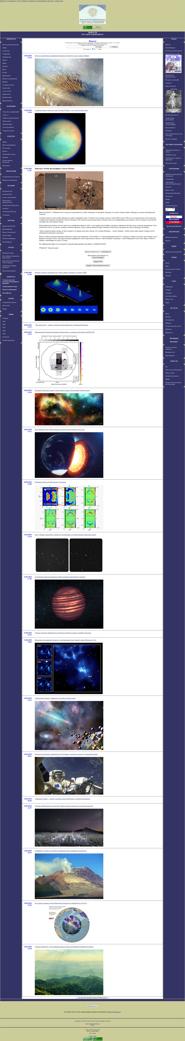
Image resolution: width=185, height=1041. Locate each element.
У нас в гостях (6, 91)
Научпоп (168, 240)
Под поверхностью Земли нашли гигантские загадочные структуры (59, 429)
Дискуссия (59, 1)
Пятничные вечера (8, 253)
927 (97, 998)
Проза (4, 69)
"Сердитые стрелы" (8, 131)
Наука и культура (170, 86)
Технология (168, 196)
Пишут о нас (169, 299)
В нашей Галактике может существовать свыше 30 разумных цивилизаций (62, 390)
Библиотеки (168, 332)
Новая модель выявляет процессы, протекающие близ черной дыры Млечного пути (65, 640)
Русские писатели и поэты (173, 326)
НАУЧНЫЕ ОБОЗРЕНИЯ (174, 144)
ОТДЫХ (174, 257)
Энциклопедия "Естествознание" (170, 123)
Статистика (102, 1020)
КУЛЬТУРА (11, 136)
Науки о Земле (169, 190)
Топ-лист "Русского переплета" (171, 348)
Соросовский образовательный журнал (173, 183)
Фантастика (6, 305)
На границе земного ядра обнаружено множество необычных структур (61, 903)
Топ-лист (50, 1)
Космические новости (172, 115)
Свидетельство (90, 42)
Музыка (4, 151)
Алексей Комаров (95, 1031)
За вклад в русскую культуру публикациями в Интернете (10, 281)
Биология (168, 187)
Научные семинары (171, 139)
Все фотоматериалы (8, 340)
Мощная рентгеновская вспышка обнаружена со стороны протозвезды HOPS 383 (64, 332)
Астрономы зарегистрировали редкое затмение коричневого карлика (60, 577)
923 (85, 998)
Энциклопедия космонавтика (169, 119)
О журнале (168, 293)
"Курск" (4, 60)
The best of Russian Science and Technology (173, 383)
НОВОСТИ (174, 361)
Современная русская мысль (11, 176)
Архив (93, 1020)
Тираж (167, 302)
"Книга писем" (6, 121)
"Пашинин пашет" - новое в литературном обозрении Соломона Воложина (62, 799)
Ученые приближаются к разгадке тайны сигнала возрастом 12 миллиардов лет (64, 806)
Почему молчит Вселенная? (173, 51)
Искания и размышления (9, 79)
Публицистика (6, 57)
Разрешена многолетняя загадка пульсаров (50, 482)
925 (91, 998)
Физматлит (168, 131)
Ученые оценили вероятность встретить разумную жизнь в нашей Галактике (63, 633)
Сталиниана (6, 215)
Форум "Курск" (7, 235)
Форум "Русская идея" (9, 232)
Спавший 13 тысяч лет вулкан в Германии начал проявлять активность (61, 851)
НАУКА (174, 39)
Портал (2, 1)
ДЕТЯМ (11, 298)
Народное (168, 272)
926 (94, 998)
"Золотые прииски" (8, 127)
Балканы (4, 66)
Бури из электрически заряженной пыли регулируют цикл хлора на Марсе (62, 56)
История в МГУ (7, 194)
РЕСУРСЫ (174, 308)
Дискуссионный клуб (8, 226)
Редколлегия (169, 287)
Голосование (42, 1)
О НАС (174, 281)
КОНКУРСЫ (11, 277)
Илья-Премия (6, 293)
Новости (32, 1)
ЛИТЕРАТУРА (11, 39)
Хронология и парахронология (7, 201)
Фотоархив (5, 337)
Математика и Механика (172, 193)
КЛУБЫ (11, 247)
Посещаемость (169, 320)
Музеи (167, 263)
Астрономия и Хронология (10, 205)
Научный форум (7, 229)
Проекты (168, 317)
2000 (3, 330)
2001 (3, 327)
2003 (3, 321)
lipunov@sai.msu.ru (114, 1012)
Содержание (11, 1)
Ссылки (97, 1020)
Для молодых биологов (174, 226)
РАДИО (174, 246)
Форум (4, 309)
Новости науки (169, 373)
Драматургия (6, 75)
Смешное (168, 275)
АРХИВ (11, 314)
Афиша (4, 48)
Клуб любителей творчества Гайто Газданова (10, 261)
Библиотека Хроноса (171, 237)
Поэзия (4, 72)
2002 (3, 324)
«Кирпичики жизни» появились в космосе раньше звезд (55, 698)
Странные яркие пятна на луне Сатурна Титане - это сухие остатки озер (61, 110)
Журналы (168, 323)
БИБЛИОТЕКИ (174, 232)
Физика (167, 199)
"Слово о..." (5, 115)
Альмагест (5, 208)
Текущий (5, 318)
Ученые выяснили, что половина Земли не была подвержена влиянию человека (64, 947)
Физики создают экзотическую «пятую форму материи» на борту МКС (61, 272)
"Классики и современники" (10, 112)
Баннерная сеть (170, 352)
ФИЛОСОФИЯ (11, 171)
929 (102, 998)
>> (108, 998)
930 (105, 998)
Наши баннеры (169, 355)
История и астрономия (172, 80)
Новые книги (6, 88)
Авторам (168, 290)
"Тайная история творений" (10, 118)
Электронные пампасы (9, 302)
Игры (167, 266)
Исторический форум (8, 238)
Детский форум (7, 242)
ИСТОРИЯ (11, 185)
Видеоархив (6, 165)
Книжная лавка (6, 97)
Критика (5, 82)
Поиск (167, 313)
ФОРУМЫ (11, 220)
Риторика (5, 157)
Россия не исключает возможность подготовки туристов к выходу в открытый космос (66, 754)
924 (88, 998)
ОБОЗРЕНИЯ (11, 106)
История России (7, 191)
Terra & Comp (53, 248)
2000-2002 (174, 89)
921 (79, 998)
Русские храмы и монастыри (7, 161)
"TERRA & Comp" (170, 155)
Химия (167, 202)
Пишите (25, 1)
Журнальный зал (7, 101)
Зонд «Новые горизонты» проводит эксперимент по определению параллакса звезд (65, 535)
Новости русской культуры (10, 44)
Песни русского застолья (172, 269)
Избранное (168, 329)
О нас (19, 1)
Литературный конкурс (9, 286)
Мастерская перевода (9, 271)
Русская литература (171, 205)
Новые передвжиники (9, 145)
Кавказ (4, 63)
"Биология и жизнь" (171, 163)
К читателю (6, 51)
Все (166, 366)
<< (77, 998)
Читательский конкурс (9, 289)
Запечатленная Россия (9, 211)
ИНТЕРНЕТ (174, 342)
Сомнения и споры (8, 85)
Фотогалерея (6, 148)
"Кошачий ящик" (7, 124)
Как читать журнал (171, 296)
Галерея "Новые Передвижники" (92, 1023)
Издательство (6, 94)
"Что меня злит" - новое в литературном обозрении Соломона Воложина (61, 325)
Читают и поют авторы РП (173, 252)
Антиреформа (169, 179)
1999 (3, 334)
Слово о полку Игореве (9, 197)
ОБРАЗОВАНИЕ (174, 168)
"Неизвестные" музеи (8, 154)
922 (82, 998)
